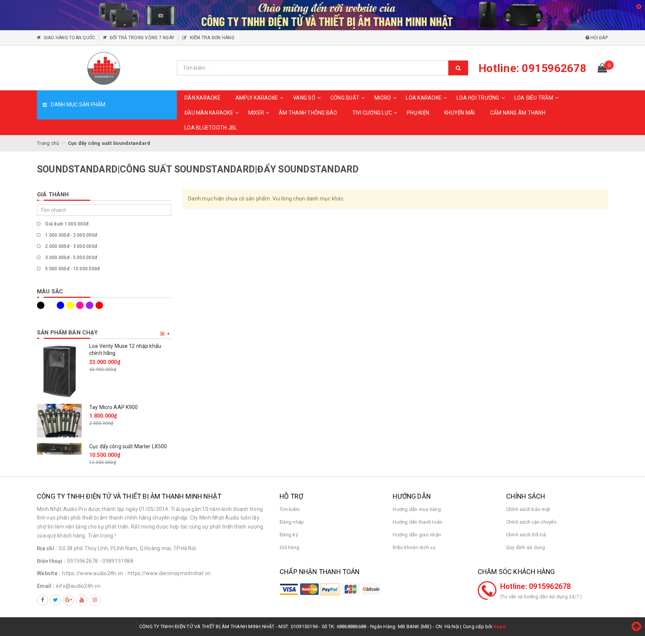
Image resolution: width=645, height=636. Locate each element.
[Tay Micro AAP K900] (59, 420)
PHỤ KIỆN (418, 113)
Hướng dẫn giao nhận (417, 534)
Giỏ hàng (289, 547)
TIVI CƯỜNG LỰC (372, 113)
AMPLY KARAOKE (257, 98)
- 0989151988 (116, 561)
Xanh (61, 305)
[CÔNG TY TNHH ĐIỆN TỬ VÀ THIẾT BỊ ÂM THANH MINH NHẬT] (104, 68)
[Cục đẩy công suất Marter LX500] (59, 449)
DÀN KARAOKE (202, 98)
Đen (42, 305)
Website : (48, 573)
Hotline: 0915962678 (535, 586)
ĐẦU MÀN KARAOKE (208, 113)
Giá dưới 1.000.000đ (66, 224)
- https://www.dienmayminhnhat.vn (167, 573)
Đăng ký (289, 534)
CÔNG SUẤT (344, 98)
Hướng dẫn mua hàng (417, 509)
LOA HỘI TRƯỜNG (478, 98)
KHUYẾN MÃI (459, 113)
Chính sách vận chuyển (531, 522)
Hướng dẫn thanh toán (417, 522)
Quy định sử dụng (525, 547)
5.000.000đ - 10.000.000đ (72, 268)
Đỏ (100, 305)
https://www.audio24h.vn (92, 573)
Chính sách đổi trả (526, 534)
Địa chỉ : (47, 548)
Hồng (81, 305)
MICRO (382, 98)
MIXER (256, 113)
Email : (45, 586)
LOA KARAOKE (424, 98)
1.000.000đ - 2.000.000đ (70, 235)
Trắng (52, 305)
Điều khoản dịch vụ (414, 547)
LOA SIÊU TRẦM (533, 98)
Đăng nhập (292, 522)
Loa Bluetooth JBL (210, 128)
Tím (91, 305)
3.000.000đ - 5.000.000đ (70, 257)
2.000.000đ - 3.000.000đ (70, 246)
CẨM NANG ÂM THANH (517, 113)
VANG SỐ (304, 98)
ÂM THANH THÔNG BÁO (308, 113)
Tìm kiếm (290, 509)
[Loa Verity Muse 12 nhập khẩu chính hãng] (59, 370)
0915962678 (82, 561)
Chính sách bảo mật (528, 509)
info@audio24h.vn (78, 586)
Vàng (71, 305)
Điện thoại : (51, 561)
